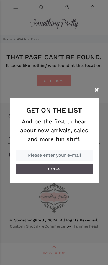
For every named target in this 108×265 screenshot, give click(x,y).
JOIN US (54, 169)
